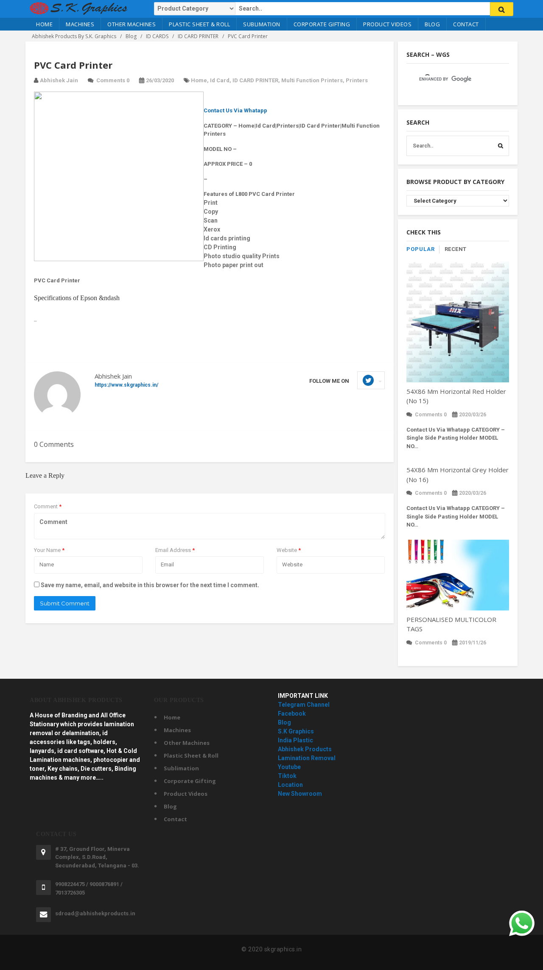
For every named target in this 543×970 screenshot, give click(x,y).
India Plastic (295, 740)
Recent (456, 249)
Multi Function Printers (312, 80)
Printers (357, 80)
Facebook (292, 713)
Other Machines (131, 24)
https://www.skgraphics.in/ (126, 385)
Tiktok (287, 775)
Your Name (49, 550)
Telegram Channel (304, 704)
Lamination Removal (307, 758)
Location (290, 784)
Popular (420, 249)
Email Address (175, 550)
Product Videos (387, 24)
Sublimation (261, 24)
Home (44, 24)
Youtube (289, 767)
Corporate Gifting (322, 24)
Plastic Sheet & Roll (199, 24)
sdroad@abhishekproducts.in (95, 913)
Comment (48, 506)
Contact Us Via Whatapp (235, 110)
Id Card (220, 80)
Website (289, 550)
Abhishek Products (305, 749)
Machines (80, 24)
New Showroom (300, 793)
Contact (466, 24)
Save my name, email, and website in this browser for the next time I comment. (150, 585)
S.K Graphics (296, 731)
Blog (432, 24)
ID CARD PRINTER (255, 80)
